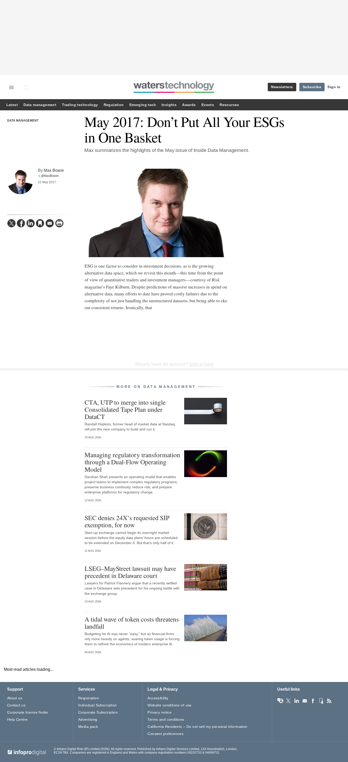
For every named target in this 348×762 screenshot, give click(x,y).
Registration (88, 698)
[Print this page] (59, 223)
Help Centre (17, 719)
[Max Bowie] (20, 181)
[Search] (26, 88)
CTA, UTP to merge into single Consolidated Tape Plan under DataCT (125, 409)
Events (208, 105)
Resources (229, 105)
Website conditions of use (170, 705)
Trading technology (80, 105)
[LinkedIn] (30, 223)
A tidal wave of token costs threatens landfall (132, 622)
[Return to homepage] (174, 92)
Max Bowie (54, 170)
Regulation (114, 105)
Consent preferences (165, 734)
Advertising (87, 719)
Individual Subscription (97, 705)
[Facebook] (21, 223)
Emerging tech (142, 105)
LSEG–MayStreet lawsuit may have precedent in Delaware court (130, 572)
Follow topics (280, 701)
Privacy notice (159, 712)
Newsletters (282, 87)
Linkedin (296, 701)
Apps (321, 701)
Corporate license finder (27, 712)
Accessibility (158, 698)
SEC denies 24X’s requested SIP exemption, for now (127, 521)
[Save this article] (40, 223)
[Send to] (50, 223)
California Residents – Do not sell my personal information (197, 727)
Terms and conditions (166, 719)
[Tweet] (11, 223)
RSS (329, 701)
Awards (189, 105)
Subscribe (312, 87)
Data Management (22, 120)
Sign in (334, 87)
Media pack (88, 727)
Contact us (16, 705)
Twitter (288, 701)
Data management (39, 105)
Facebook (313, 701)
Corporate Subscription (98, 712)
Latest (12, 105)
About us (14, 698)
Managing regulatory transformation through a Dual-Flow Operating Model (132, 461)
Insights (169, 105)
